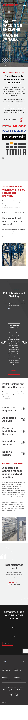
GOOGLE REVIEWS (14, 584)
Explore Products (9, 119)
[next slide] (25, 342)
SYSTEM (4, 213)
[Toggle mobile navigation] (24, 5)
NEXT (23, 213)
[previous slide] (3, 342)
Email (14, 637)
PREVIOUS (17, 213)
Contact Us (14, 371)
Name (14, 628)
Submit (7, 643)
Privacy (4, 702)
